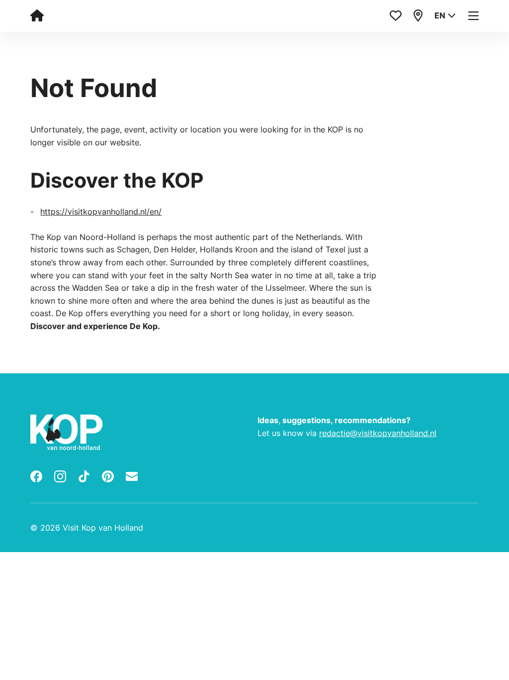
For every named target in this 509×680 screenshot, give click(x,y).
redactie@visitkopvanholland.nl (377, 433)
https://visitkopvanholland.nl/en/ (101, 212)
